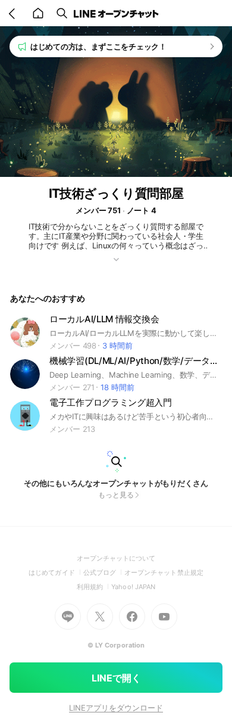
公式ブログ (103, 572)
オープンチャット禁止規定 (163, 572)
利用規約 (94, 587)
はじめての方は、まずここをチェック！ (98, 46)
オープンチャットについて (116, 558)
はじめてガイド (56, 572)
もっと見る (116, 494)
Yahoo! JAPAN (133, 587)
